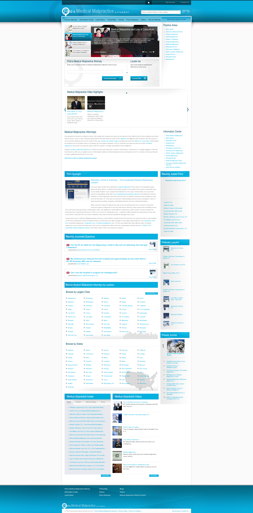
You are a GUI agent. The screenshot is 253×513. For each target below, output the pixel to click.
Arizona (106, 350)
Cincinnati (89, 305)
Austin (141, 298)
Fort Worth (71, 313)
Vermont (142, 379)
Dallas (70, 309)
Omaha (70, 328)
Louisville (142, 316)
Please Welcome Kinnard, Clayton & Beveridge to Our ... (87, 417)
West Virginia (125, 383)
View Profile (152, 249)
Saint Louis (124, 331)
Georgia (142, 354)
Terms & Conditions (135, 511)
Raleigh (88, 331)
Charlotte (142, 302)
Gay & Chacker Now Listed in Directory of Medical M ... (87, 459)
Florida (123, 354)
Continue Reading (100, 52)
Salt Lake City (72, 335)
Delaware (107, 354)
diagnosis (123, 138)
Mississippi (124, 365)
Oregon (88, 376)
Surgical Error (170, 143)
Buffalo (123, 302)
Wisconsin (142, 383)
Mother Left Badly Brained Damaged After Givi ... (175, 398)
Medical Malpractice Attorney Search (133, 495)
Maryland (142, 361)
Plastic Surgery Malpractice (174, 52)
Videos (122, 492)
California (142, 350)
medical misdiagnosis (104, 223)
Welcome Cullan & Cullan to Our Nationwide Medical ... (86, 414)
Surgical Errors (171, 54)
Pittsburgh (142, 328)
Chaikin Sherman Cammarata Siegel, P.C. (136, 414)
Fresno (88, 313)
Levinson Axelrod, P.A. (171, 225)
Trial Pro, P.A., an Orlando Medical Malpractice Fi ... (85, 411)
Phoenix (124, 328)
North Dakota (125, 372)
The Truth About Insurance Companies (135, 402)
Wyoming (71, 387)
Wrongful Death (171, 57)
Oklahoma (71, 376)
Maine (123, 361)
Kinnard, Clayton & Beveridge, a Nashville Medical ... (86, 452)
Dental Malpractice (172, 37)
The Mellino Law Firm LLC (172, 220)
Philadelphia (107, 328)
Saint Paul (142, 331)
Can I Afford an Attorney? (131, 439)
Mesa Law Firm (176, 281)
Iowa (140, 357)
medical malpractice (124, 187)
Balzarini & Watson (177, 314)
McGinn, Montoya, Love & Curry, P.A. (176, 217)
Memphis (71, 320)
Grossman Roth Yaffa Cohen (173, 211)
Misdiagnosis (170, 59)
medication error (90, 223)
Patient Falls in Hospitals (131, 427)
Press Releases (105, 495)
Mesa (87, 320)
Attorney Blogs (91, 402)
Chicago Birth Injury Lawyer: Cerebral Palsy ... (176, 384)
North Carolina (108, 372)
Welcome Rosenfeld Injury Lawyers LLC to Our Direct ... (87, 465)
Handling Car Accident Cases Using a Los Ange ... (176, 362)
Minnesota (107, 365)
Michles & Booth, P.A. (170, 214)
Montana (70, 368)
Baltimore (71, 302)
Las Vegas (89, 316)
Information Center (71, 492)
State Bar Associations (173, 167)
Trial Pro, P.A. (168, 202)
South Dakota (72, 379)
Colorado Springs (127, 305)
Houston (124, 313)
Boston (106, 302)
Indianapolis (143, 313)
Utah (123, 379)
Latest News (69, 495)
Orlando (88, 328)
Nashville (71, 324)
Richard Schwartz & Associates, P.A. (175, 228)
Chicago (70, 305)
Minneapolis (143, 320)
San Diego (107, 335)
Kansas (70, 361)
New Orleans (90, 324)
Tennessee (89, 379)
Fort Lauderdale (144, 309)
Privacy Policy (122, 511)
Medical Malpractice (172, 44)
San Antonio (89, 335)
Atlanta (123, 298)
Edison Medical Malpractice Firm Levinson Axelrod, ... (86, 438)
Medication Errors (171, 47)
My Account (170, 2)
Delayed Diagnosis (172, 34)
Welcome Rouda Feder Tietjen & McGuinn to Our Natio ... (87, 455)
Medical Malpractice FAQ (174, 160)
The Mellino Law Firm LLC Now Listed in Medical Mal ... (86, 431)
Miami (105, 320)
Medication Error (171, 140)
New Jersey (143, 368)
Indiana (123, 357)
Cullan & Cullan (168, 205)
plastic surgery (114, 141)
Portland (70, 331)
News (69, 402)
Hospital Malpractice (172, 42)
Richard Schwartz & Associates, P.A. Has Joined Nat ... (87, 441)
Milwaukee (124, 320)
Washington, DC (109, 383)
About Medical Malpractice (174, 135)
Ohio (140, 372)
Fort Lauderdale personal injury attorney (127, 194)
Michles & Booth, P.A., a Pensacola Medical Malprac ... (86, 424)
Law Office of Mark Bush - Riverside (177, 298)
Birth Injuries (170, 29)
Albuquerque (72, 298)
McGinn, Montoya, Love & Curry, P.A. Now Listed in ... (86, 428)
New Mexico (72, 372)
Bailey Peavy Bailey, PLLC (171, 273)
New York (107, 324)
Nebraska (89, 368)
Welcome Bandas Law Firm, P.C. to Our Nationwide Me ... (87, 448)
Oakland (124, 324)
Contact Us (184, 2)
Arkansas (124, 350)
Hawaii (70, 357)
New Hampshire (126, 368)
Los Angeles (125, 316)
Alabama (70, 350)
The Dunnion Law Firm (178, 264)
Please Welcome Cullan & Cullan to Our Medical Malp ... (87, 445)
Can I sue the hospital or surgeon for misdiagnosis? (94, 273)
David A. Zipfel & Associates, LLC (87, 275)
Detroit (106, 309)
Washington (89, 383)
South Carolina (144, 376)
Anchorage (89, 298)
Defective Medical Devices (174, 32)
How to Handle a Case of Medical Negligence (175, 389)
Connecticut (89, 354)
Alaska (88, 350)
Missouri (142, 365)
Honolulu (106, 313)
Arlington (106, 298)
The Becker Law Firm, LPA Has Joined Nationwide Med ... (87, 462)
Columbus (142, 305)
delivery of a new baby (142, 141)
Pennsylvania (108, 376)
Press (103, 402)
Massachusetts (73, 365)
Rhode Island (125, 376)
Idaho (87, 357)
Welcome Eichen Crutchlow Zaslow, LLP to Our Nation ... (87, 469)
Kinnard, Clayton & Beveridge (173, 208)
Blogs (122, 489)
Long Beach (107, 316)
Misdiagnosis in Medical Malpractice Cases (174, 375)
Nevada (106, 368)
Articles (78, 402)
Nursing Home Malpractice (174, 150)
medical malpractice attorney (80, 149)
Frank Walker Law (83, 264)
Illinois (105, 357)
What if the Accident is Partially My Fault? (136, 464)
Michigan (88, 365)
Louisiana (107, 361)
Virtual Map (103, 489)
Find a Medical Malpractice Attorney (77, 489)
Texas (106, 379)
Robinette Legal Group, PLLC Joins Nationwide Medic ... (87, 407)
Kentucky (89, 361)
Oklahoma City (144, 324)
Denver (88, 309)
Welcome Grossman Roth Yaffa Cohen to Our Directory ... (88, 421)
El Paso (123, 309)
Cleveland (107, 305)
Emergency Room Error (173, 148)
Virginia (70, 383)
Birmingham (89, 302)
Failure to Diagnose (172, 39)
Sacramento (107, 331)
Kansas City (72, 316)
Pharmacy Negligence (173, 49)
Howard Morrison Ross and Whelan (88, 250)
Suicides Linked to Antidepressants (172, 366)
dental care (104, 141)
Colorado (71, 354)
